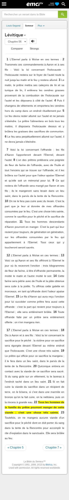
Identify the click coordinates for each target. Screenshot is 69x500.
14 (55, 275)
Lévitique (14, 34)
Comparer (16, 48)
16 (55, 311)
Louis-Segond (13, 25)
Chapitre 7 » (53, 447)
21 (49, 381)
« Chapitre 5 (16, 447)
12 (8, 255)
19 (62, 350)
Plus (40, 25)
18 (62, 330)
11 (21, 221)
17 (8, 330)
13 (62, 255)
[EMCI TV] (35, 4)
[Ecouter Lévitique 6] (32, 41)
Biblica (49, 464)
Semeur (29, 25)
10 (6, 201)
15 (17, 296)
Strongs (34, 48)
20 (35, 366)
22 (35, 402)
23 (62, 412)
